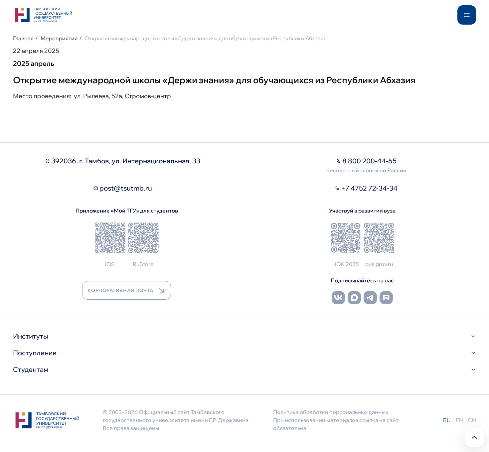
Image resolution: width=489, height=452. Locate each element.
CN (472, 420)
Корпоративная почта (120, 290)
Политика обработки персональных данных (330, 412)
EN (459, 420)
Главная (23, 38)
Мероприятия (59, 38)
